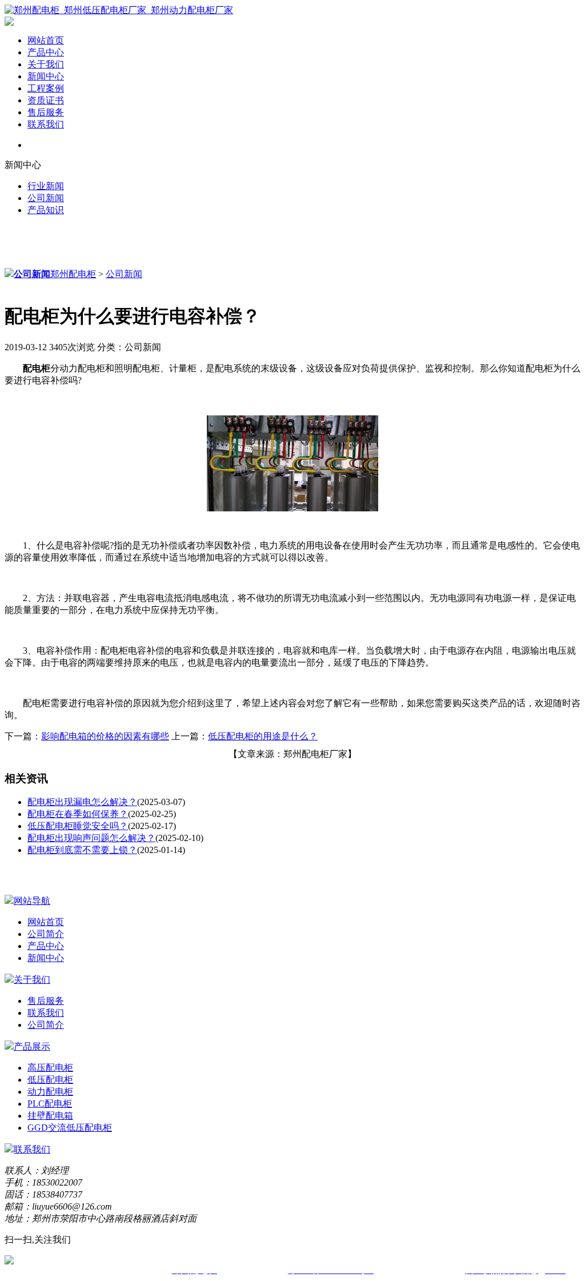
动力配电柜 (50, 1091)
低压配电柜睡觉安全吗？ (77, 826)
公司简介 (45, 934)
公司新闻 (45, 198)
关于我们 (45, 64)
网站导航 (32, 901)
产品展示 (32, 1046)
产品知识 (45, 210)
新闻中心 (45, 76)
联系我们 (45, 124)
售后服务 (45, 112)
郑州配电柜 (73, 274)
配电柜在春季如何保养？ (77, 814)
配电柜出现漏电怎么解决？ (82, 802)
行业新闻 (45, 186)
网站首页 (45, 40)
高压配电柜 (50, 1067)
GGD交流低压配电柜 (69, 1127)
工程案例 (45, 88)
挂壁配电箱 (50, 1115)
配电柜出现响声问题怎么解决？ (91, 838)
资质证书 (45, 100)
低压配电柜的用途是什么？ (263, 736)
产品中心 (45, 52)
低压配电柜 (50, 1079)
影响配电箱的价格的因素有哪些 (105, 736)
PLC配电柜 (49, 1103)
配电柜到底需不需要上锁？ (82, 850)
